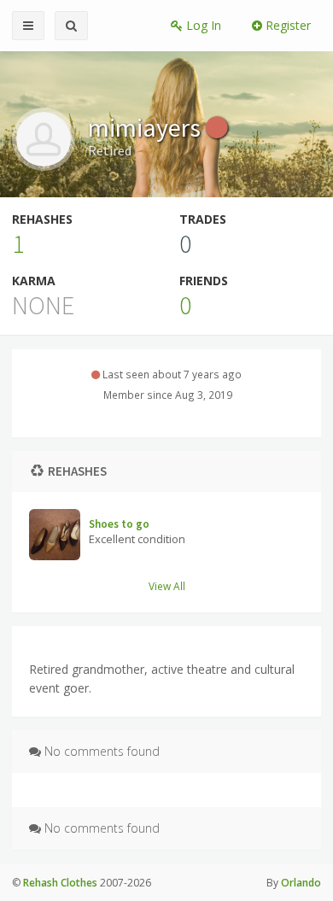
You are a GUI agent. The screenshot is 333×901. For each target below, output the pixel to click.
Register (286, 25)
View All (167, 586)
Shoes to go (119, 524)
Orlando (301, 882)
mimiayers (147, 127)
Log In (202, 25)
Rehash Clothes (60, 882)
